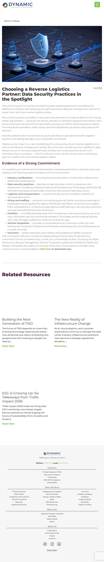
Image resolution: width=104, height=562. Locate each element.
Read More (8, 346)
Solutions (52, 468)
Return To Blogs (12, 21)
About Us (52, 526)
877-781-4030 (48, 463)
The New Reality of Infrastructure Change (72, 321)
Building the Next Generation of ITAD (17, 321)
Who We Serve (52, 487)
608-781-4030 (63, 463)
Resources (52, 509)
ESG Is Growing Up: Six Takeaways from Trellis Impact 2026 (20, 397)
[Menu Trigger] (97, 4)
